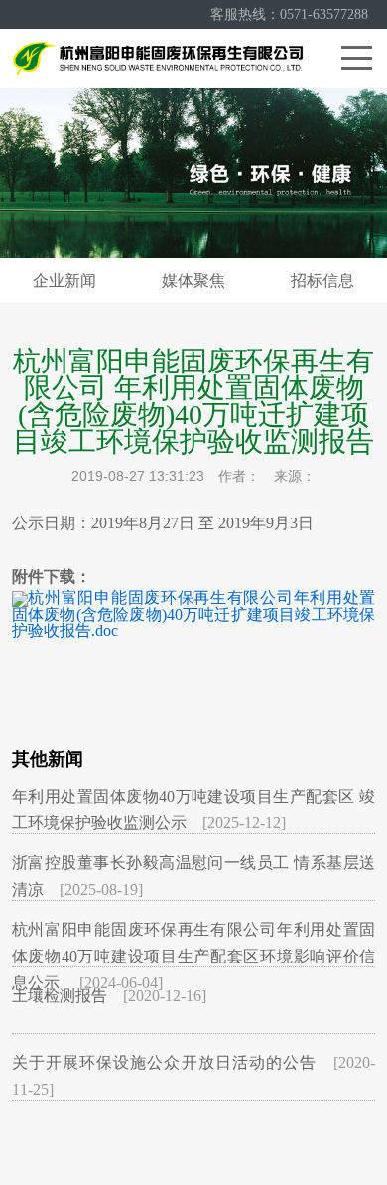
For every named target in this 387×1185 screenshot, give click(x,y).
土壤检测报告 (59, 995)
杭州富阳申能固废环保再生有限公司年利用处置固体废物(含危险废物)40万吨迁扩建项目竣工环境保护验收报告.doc (194, 614)
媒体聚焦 (193, 280)
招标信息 (322, 280)
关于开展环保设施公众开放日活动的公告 (165, 1062)
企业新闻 (64, 280)
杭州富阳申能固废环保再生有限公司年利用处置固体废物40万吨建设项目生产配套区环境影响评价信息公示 (194, 956)
